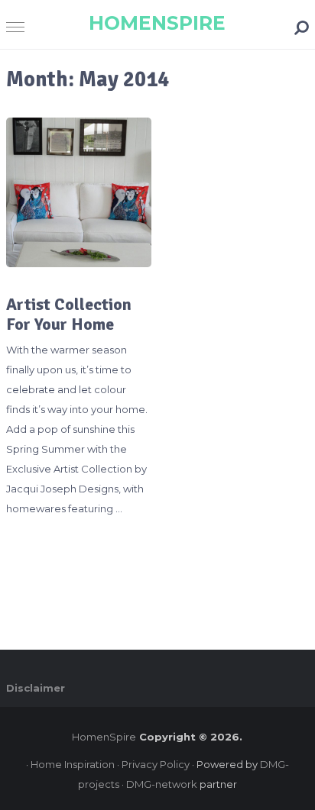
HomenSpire (157, 22)
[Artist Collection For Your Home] (78, 192)
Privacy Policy (156, 764)
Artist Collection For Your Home (69, 314)
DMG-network (161, 784)
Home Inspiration (73, 764)
